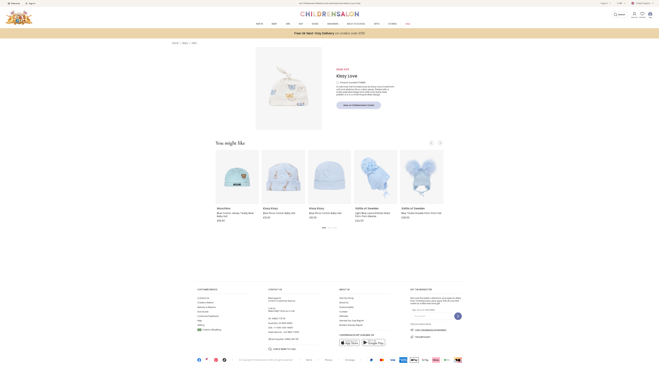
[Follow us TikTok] (224, 361)
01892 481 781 (291, 339)
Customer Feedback (208, 316)
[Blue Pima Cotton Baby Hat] (283, 177)
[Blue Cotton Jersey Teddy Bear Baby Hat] (237, 177)
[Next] (440, 143)
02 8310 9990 (285, 323)
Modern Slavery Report (351, 325)
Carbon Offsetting (209, 329)
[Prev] (432, 143)
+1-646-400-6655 (283, 327)
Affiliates (343, 316)
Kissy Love (346, 76)
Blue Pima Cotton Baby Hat (279, 213)
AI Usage (350, 359)
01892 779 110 (278, 318)
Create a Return (205, 302)
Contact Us (203, 298)
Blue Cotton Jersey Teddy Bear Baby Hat (235, 215)
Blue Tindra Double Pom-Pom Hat (421, 213)
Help (199, 320)
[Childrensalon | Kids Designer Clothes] (18, 17)
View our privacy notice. (420, 324)
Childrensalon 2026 (262, 359)
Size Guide (202, 311)
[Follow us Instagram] (208, 361)
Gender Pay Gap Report (351, 320)
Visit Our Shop (346, 298)
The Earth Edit (423, 337)
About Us (344, 302)
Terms (309, 359)
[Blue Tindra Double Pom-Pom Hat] (421, 177)
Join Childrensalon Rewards (430, 330)
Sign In (32, 3)
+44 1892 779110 (291, 332)
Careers (343, 311)
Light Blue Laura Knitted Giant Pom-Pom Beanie (372, 215)
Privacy (329, 359)
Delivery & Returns (206, 307)
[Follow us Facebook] (199, 361)
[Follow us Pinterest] (216, 361)
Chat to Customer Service (281, 299)
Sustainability (346, 307)
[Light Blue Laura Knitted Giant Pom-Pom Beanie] (375, 177)
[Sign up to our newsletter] (458, 316)
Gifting (200, 325)
